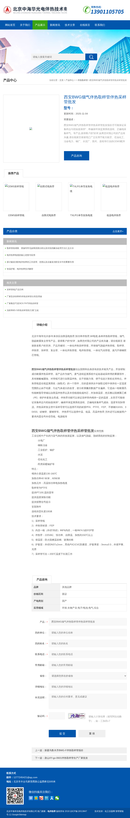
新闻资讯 (55, 24)
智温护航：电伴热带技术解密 (20, 269)
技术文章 (70, 24)
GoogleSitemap (19, 814)
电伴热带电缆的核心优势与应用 (21, 255)
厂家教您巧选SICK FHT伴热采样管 (22, 303)
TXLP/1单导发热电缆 (81, 215)
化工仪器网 (110, 811)
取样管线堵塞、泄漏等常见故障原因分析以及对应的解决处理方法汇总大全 (40, 248)
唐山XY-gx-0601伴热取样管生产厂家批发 (66, 758)
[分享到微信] (57, 798)
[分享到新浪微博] (41, 798)
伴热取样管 (83, 80)
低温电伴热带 (114, 215)
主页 (61, 80)
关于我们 (25, 24)
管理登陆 (119, 811)
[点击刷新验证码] (76, 716)
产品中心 (70, 80)
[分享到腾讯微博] (47, 798)
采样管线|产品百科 (15, 289)
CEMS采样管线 (16, 215)
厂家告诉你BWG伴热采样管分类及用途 (24, 296)
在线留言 (85, 24)
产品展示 (40, 24)
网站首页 (10, 24)
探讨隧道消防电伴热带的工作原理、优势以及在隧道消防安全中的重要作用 (40, 262)
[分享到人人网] (52, 798)
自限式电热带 (49, 215)
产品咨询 (76, 155)
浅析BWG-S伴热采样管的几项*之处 (23, 310)
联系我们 (100, 24)
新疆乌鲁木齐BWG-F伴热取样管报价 (64, 750)
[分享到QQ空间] (36, 798)
